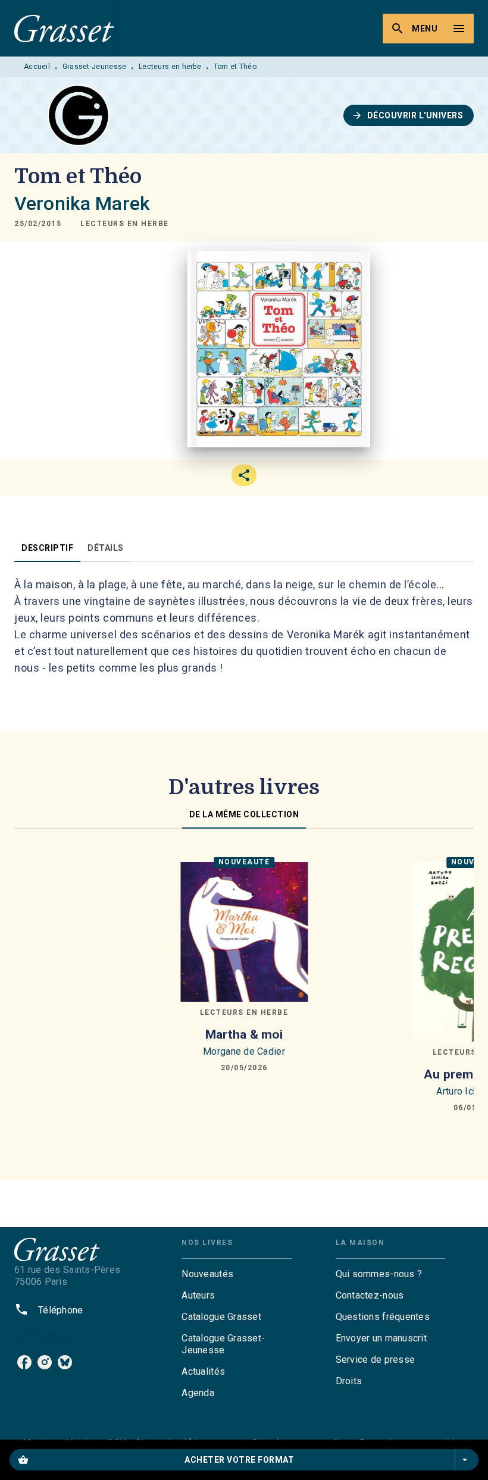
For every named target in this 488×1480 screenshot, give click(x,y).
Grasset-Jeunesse (94, 66)
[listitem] (24, 1362)
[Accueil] (64, 28)
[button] (408, 115)
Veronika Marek (82, 203)
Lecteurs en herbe (170, 66)
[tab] (47, 548)
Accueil (37, 66)
